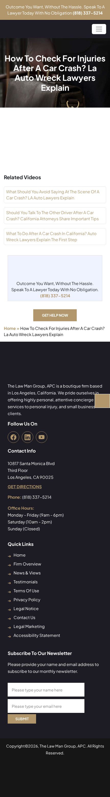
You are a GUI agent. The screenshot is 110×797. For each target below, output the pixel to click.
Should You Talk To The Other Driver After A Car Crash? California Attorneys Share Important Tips (52, 215)
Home (10, 328)
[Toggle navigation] (99, 29)
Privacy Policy (27, 599)
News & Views (27, 572)
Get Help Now (55, 315)
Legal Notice (26, 608)
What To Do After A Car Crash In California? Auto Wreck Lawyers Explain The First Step (51, 236)
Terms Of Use (26, 590)
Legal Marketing (29, 626)
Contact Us (24, 617)
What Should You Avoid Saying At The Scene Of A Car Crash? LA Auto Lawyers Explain (52, 194)
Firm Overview (27, 564)
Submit (22, 718)
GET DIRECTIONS (25, 486)
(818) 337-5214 (88, 13)
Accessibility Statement (37, 635)
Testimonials (26, 581)
